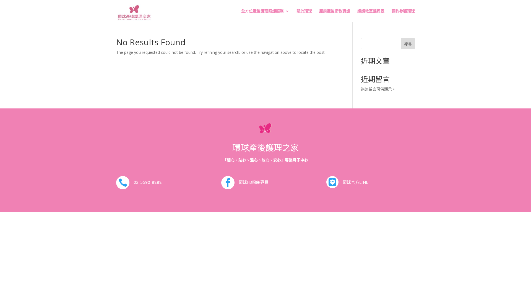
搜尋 (408, 44)
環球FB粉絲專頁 (254, 182)
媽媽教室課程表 (370, 11)
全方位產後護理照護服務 (262, 11)
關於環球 (304, 11)
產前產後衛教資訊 (334, 11)
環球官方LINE (355, 182)
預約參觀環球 (403, 11)
